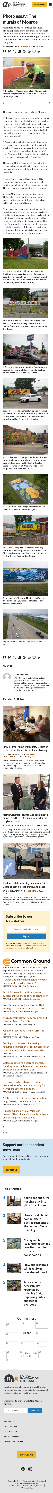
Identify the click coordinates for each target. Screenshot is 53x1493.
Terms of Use (27, 1488)
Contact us (29, 946)
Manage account (13, 1441)
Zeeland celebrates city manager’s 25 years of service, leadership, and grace (24, 885)
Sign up (26, 936)
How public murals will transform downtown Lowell (36, 1268)
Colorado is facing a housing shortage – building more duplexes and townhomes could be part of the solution (25, 1066)
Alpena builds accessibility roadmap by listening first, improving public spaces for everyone (35, 1293)
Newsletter (10, 1431)
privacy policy (11, 948)
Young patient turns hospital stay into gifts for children (37, 1201)
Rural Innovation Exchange (34, 1481)
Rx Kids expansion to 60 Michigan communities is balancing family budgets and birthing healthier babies (25, 1114)
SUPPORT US (26, 1454)
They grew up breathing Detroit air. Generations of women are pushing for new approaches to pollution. (24, 1085)
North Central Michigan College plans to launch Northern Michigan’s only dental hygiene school (25, 818)
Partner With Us (13, 1436)
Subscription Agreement (33, 1485)
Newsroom (11, 46)
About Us (9, 1421)
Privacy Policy (14, 1485)
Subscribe (35, 1410)
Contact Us (10, 1426)
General (24, 46)
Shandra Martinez (15, 891)
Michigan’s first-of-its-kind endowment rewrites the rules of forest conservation (37, 1247)
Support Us (39, 4)
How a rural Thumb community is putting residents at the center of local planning (25, 748)
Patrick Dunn (12, 825)
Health (25, 825)
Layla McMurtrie (14, 754)
